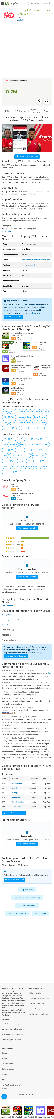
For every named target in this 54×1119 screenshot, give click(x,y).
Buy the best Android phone (38, 1014)
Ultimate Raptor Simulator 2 (12, 1040)
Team (5, 450)
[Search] (50, 3)
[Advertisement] (27, 50)
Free (21, 411)
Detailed (35, 455)
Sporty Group (23, 480)
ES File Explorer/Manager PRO (13, 1035)
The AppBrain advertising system (11, 1086)
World (27, 439)
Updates (6, 444)
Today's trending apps (17, 913)
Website (5, 625)
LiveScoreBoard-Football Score (22, 356)
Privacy (4, 1058)
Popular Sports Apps (27, 905)
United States (16, 783)
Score (35, 450)
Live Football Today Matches (21, 366)
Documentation (7, 1064)
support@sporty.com (10, 619)
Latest (5, 455)
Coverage (32, 428)
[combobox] (38, 3)
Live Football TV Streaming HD (22, 333)
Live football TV (16, 343)
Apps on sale (40, 913)
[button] (27, 629)
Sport (20, 439)
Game (43, 450)
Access (37, 461)
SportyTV (14, 484)
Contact (4, 1053)
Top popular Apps (35, 1009)
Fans (5, 422)
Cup (43, 455)
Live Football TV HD (39, 343)
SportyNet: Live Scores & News (22, 494)
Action (20, 455)
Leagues (16, 428)
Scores (21, 422)
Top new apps (27, 890)
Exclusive (36, 411)
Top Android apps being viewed (13, 1024)
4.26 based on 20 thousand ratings (36, 260)
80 (23, 281)
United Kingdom (17, 802)
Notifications (18, 466)
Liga (22, 461)
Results (38, 444)
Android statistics (35, 993)
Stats (13, 439)
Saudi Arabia (16, 807)
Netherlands (16, 797)
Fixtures (6, 461)
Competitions (8, 472)
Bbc (12, 450)
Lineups (43, 466)
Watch (35, 466)
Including (35, 439)
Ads (5, 417)
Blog (3, 1080)
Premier (23, 444)
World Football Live (17, 388)
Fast (12, 417)
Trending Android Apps (37, 1004)
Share (29, 417)
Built (28, 411)
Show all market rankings (14, 813)
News (28, 422)
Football (13, 422)
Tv (27, 455)
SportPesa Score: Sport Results (22, 379)
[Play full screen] (46, 101)
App (36, 422)
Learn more (36, 313)
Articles (4, 1074)
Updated (14, 461)
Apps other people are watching (27, 898)
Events (27, 466)
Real (46, 444)
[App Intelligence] (4, 1096)
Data (29, 461)
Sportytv (13, 411)
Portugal (14, 793)
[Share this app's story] (39, 101)
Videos (45, 411)
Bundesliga (7, 466)
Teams (24, 428)
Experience (7, 428)
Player (17, 472)
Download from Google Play (28, 156)
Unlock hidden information (27, 528)
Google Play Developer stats (39, 998)
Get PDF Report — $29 (13, 317)
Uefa (12, 455)
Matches (14, 444)
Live (43, 417)
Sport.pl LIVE (45, 366)
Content (28, 450)
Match (5, 439)
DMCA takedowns (8, 1069)
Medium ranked (28, 265)
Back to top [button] (48, 1098)
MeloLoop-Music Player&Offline (13, 1029)
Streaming (46, 461)
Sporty (5, 411)
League (41, 428)
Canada (14, 788)
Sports (36, 417)
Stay (20, 450)
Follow (43, 422)
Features (21, 417)
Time (31, 444)
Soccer (43, 439)
